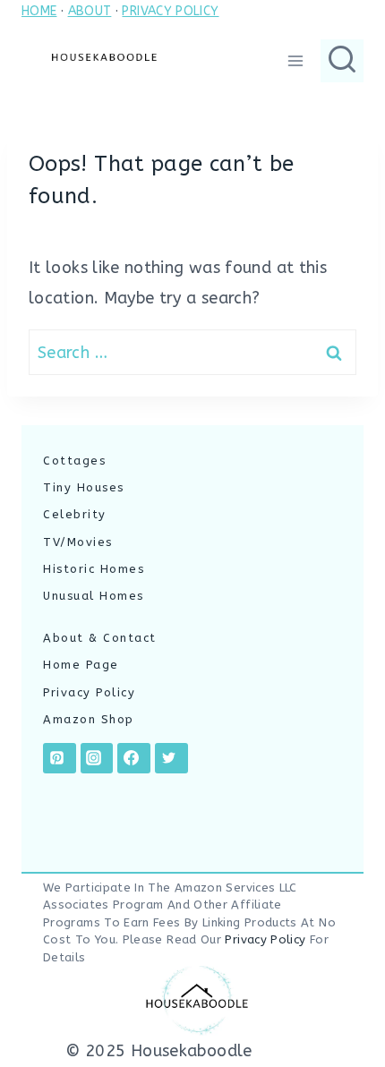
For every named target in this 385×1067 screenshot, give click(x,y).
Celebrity (75, 514)
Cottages (74, 460)
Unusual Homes (93, 595)
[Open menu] (295, 60)
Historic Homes (93, 569)
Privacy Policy (89, 692)
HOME (38, 11)
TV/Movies (78, 542)
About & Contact (100, 637)
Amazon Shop (88, 719)
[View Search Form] (342, 60)
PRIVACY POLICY (170, 11)
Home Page (81, 664)
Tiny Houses (83, 487)
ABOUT (90, 11)
